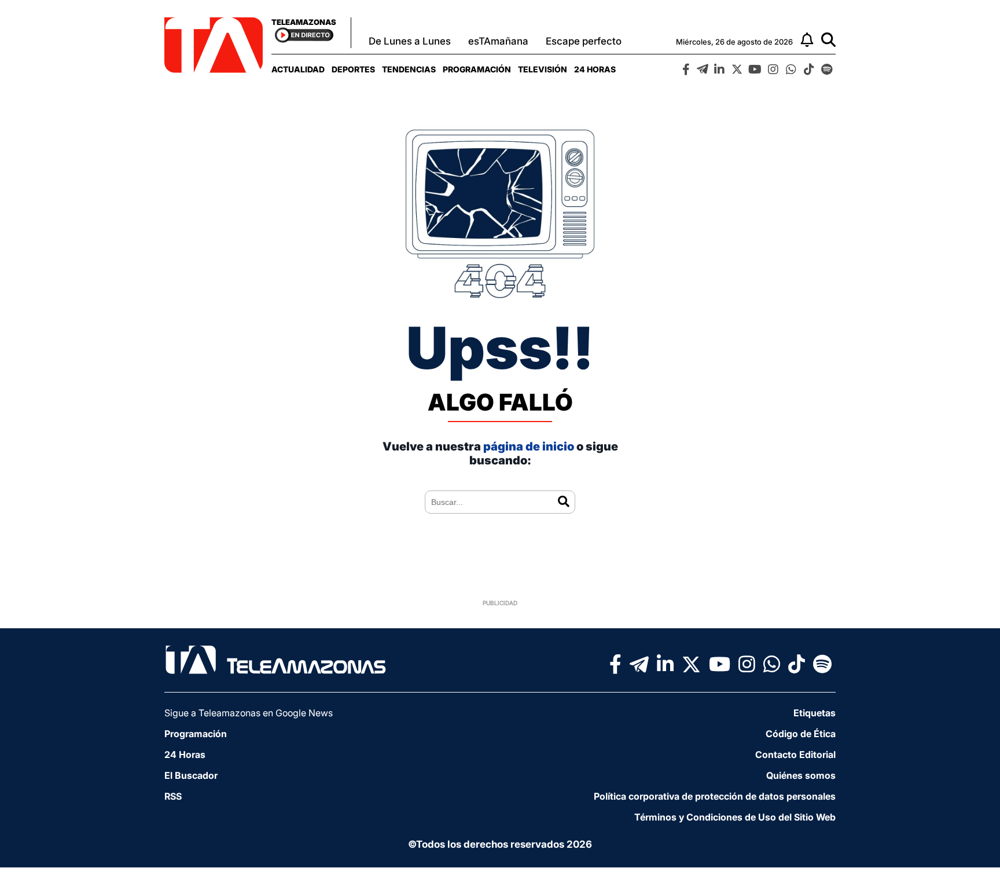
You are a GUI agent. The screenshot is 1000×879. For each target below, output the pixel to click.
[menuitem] (298, 69)
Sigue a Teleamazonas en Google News (248, 713)
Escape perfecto (584, 41)
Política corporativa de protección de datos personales (715, 796)
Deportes (353, 69)
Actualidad (298, 69)
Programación (477, 69)
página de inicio (528, 446)
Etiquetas (814, 713)
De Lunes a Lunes (410, 41)
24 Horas (595, 69)
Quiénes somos (801, 775)
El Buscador (191, 775)
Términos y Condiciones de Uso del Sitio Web (735, 817)
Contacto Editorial (795, 754)
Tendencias (409, 69)
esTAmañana (498, 41)
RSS (173, 796)
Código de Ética (801, 733)
